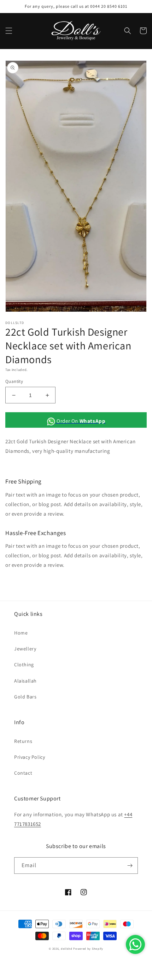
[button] (9, 30)
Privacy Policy (29, 757)
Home (21, 633)
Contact (23, 773)
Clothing (24, 664)
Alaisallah (25, 681)
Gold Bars (25, 696)
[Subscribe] (130, 865)
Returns (23, 741)
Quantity (14, 381)
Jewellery (25, 648)
